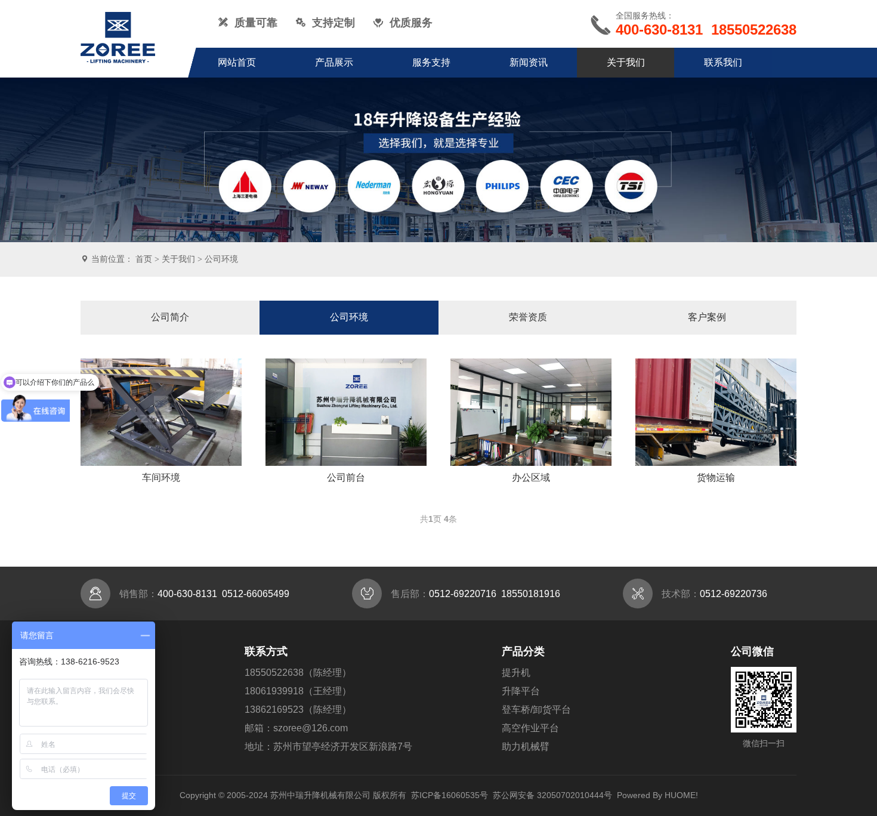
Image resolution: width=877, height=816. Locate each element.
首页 (143, 259)
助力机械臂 (525, 746)
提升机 (516, 672)
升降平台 (521, 691)
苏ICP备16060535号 (449, 795)
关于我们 (626, 62)
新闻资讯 (528, 62)
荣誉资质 (528, 317)
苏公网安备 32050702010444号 (552, 795)
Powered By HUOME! (657, 795)
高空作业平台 (530, 728)
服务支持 (431, 62)
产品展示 (334, 62)
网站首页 (237, 62)
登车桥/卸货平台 (536, 709)
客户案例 (707, 317)
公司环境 (221, 259)
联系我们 (723, 62)
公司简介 (170, 317)
